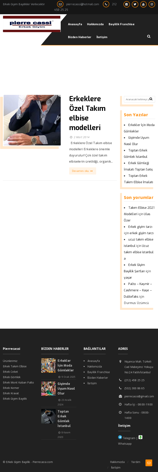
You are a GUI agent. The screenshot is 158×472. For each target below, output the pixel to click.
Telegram (128, 438)
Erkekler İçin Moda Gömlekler (66, 365)
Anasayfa (93, 361)
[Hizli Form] (148, 462)
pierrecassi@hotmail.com (82, 4)
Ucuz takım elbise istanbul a (139, 252)
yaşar (128, 278)
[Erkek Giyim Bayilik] (32, 31)
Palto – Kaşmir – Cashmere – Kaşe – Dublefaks (138, 290)
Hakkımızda (94, 366)
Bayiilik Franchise (98, 372)
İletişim (92, 383)
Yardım (135, 462)
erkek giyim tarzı (141, 233)
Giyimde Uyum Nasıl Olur (66, 388)
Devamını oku (81, 171)
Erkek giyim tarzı (140, 227)
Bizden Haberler (97, 378)
